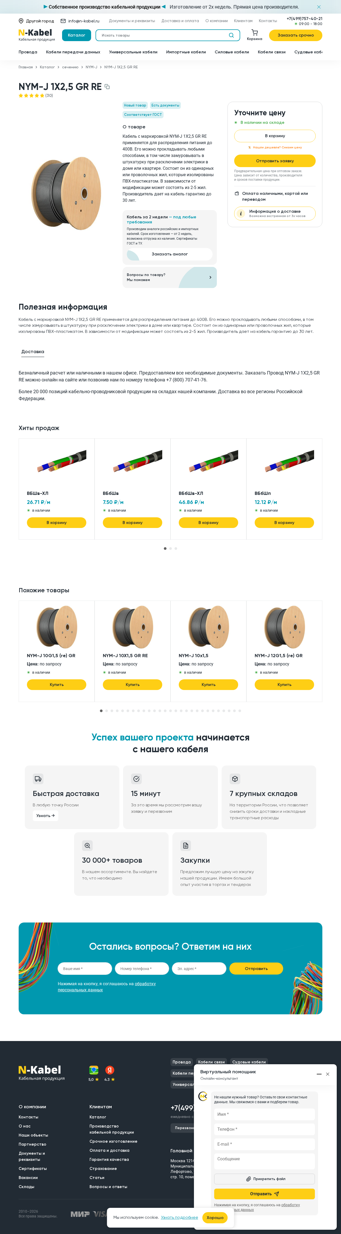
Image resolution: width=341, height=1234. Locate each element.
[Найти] (231, 35)
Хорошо (215, 1217)
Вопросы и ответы (108, 1186)
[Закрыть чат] (327, 1074)
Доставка (32, 351)
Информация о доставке (277, 213)
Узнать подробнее (179, 1217)
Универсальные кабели (133, 51)
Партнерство (32, 1144)
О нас (25, 1126)
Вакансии (28, 1177)
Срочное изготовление (113, 1141)
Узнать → (45, 815)
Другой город (40, 20)
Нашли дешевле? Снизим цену (277, 147)
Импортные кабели (186, 51)
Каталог (76, 35)
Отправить (256, 968)
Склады (26, 1186)
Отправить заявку (275, 160)
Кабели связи (272, 51)
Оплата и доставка (109, 1150)
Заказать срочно (296, 35)
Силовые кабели (232, 51)
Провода (28, 51)
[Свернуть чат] (319, 1074)
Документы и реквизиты (132, 21)
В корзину (275, 135)
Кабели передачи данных (73, 51)
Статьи (97, 1177)
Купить (57, 684)
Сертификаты (33, 1168)
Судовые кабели (311, 51)
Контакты (268, 21)
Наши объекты (33, 1135)
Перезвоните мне (191, 1128)
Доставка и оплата (180, 21)
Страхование (103, 1168)
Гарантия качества (109, 1159)
